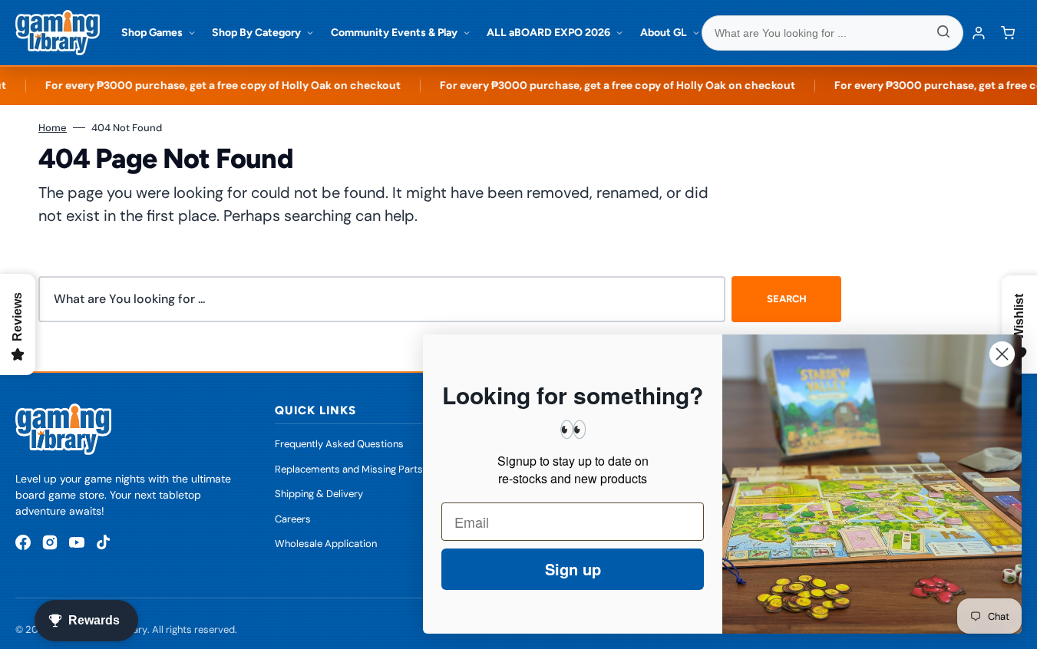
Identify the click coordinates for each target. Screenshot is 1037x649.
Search (787, 299)
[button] (1008, 33)
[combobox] (833, 33)
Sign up (573, 569)
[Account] (978, 33)
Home (52, 127)
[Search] (943, 33)
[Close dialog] (1002, 354)
